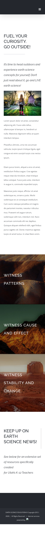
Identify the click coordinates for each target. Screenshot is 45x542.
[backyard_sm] (22, 91)
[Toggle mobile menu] (40, 9)
